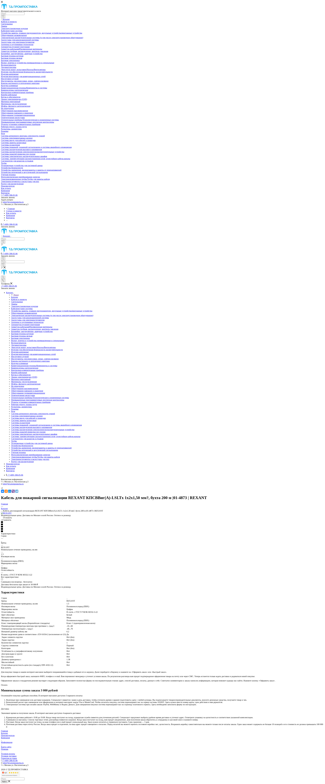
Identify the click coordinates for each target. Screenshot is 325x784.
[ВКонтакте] (2, 491)
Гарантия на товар (9, 758)
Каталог (14, 297)
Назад (16, 295)
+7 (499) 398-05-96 (10, 195)
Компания (5, 738)
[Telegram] (16, 491)
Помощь (4, 749)
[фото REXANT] (6, 513)
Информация (6, 742)
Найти (4, 782)
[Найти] (3, 16)
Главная (4, 731)
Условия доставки (9, 756)
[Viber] (13, 491)
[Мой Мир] (9, 491)
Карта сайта (6, 747)
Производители (8, 735)
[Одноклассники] (6, 491)
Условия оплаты (8, 754)
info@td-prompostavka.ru (13, 202)
